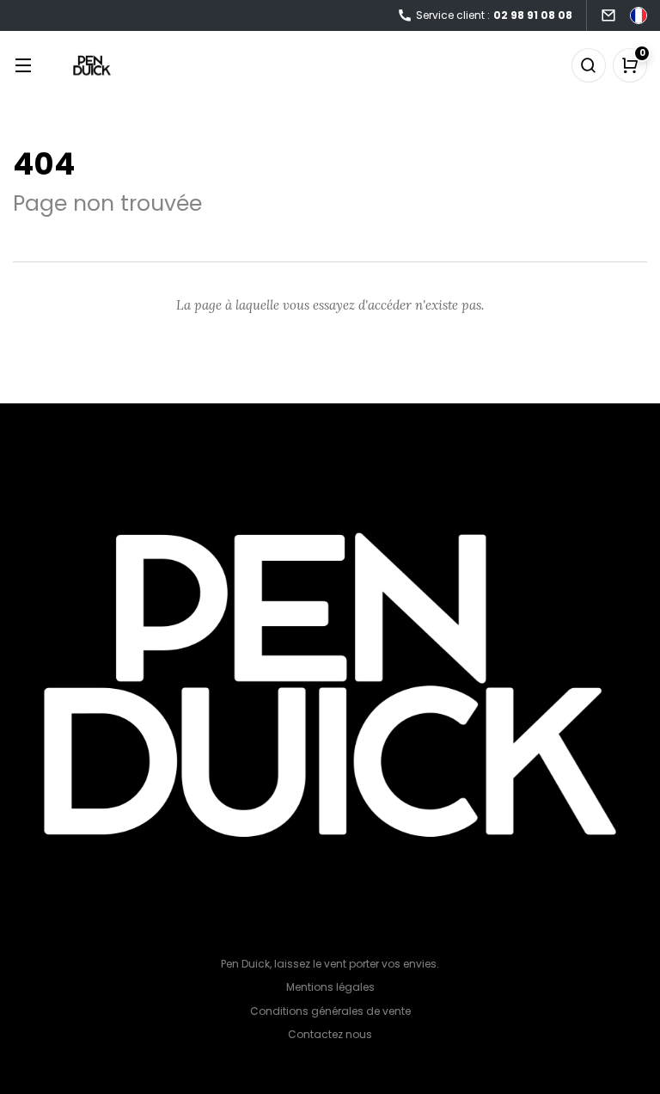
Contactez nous (330, 1034)
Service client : (494, 15)
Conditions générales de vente (330, 1011)
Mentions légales (330, 987)
